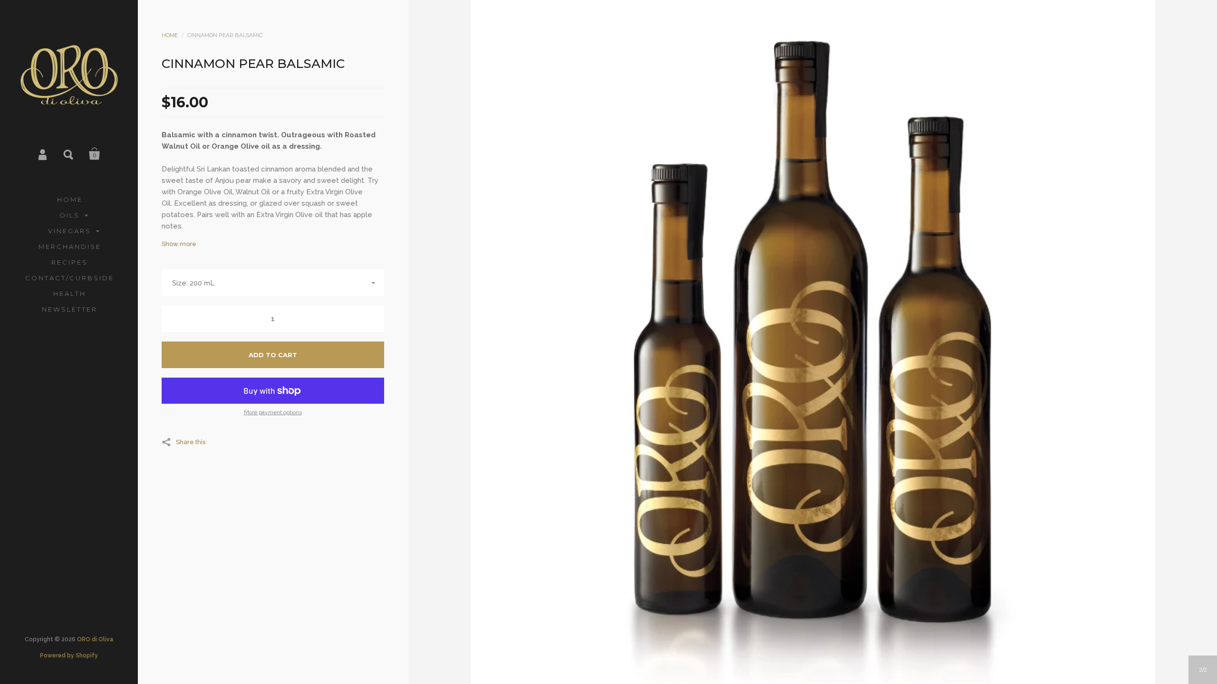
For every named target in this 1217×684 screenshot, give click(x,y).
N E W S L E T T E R (69, 309)
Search (68, 153)
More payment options (273, 412)
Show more (179, 244)
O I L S (68, 215)
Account (43, 153)
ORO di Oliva (95, 639)
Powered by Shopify (69, 655)
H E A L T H (69, 293)
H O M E (69, 199)
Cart (94, 153)
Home (170, 35)
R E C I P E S (69, 262)
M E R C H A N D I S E (69, 246)
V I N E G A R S (69, 231)
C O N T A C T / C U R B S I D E (69, 278)
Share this (190, 441)
